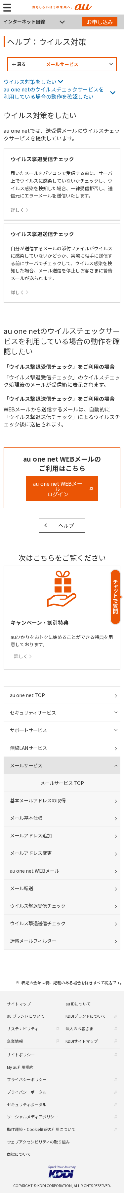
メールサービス (62, 64)
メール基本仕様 (26, 817)
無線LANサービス (28, 747)
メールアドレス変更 (31, 852)
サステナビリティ (22, 1028)
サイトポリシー (21, 1054)
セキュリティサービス (33, 712)
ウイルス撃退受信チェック (37, 905)
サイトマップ (19, 1003)
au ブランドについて (25, 1016)
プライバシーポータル (27, 1092)
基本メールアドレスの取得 (37, 800)
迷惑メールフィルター (33, 940)
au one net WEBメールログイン (57, 488)
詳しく (21, 656)
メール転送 (21, 888)
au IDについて (78, 1003)
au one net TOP (27, 694)
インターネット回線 (24, 21)
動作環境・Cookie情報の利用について (41, 1129)
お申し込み (100, 22)
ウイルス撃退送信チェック (37, 923)
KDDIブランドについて (85, 1016)
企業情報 (15, 1041)
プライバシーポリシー (27, 1079)
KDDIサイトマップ (81, 1041)
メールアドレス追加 (31, 835)
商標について (19, 1154)
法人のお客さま (79, 1028)
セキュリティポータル (26, 1104)
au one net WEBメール (34, 870)
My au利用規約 (20, 1067)
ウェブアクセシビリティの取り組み (38, 1141)
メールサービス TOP (62, 782)
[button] (116, 597)
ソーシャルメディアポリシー (32, 1116)
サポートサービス (28, 729)
